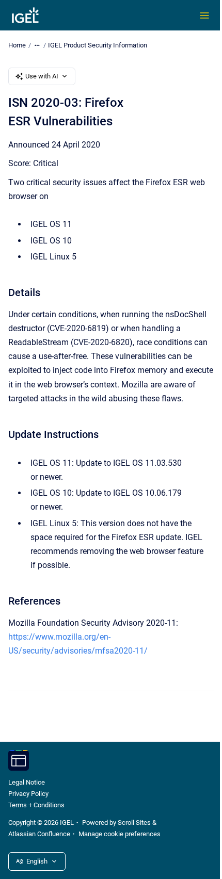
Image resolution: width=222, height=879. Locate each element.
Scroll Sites (134, 822)
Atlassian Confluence (39, 834)
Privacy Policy (28, 793)
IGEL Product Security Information (97, 45)
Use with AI (41, 76)
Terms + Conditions (36, 805)
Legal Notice (26, 782)
